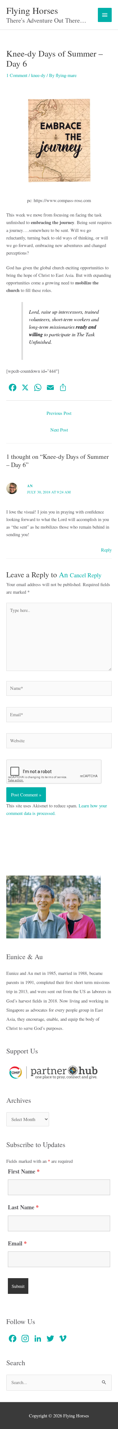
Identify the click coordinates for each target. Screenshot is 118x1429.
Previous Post (59, 413)
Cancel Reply (85, 575)
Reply (106, 550)
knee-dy (38, 75)
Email (17, 1243)
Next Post (59, 430)
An (63, 574)
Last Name (23, 1207)
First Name (24, 1171)
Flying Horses (32, 10)
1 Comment (16, 75)
